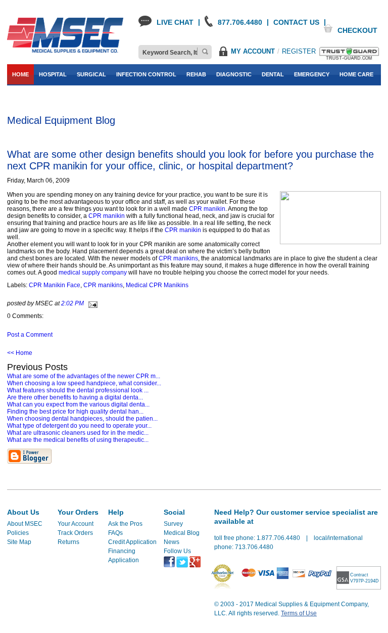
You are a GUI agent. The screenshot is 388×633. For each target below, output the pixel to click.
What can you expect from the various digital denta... (78, 404)
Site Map (19, 542)
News (171, 542)
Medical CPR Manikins (157, 285)
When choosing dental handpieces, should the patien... (82, 418)
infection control (146, 74)
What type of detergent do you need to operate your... (79, 425)
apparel (47, 95)
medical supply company (93, 272)
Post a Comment (30, 334)
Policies (18, 532)
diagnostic (234, 74)
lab (18, 95)
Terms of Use (299, 613)
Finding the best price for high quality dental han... (75, 411)
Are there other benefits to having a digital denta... (75, 397)
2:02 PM (72, 303)
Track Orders (75, 532)
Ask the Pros (125, 523)
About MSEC (24, 523)
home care (356, 74)
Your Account (75, 523)
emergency (311, 74)
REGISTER (299, 51)
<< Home (19, 352)
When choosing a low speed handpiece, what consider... (84, 383)
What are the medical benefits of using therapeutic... (78, 439)
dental (273, 74)
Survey (173, 523)
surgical (91, 74)
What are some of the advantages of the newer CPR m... (83, 376)
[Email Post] (91, 303)
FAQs (115, 532)
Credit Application (132, 542)
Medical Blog (182, 532)
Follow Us (177, 551)
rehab (196, 74)
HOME (20, 74)
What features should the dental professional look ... (78, 390)
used (77, 95)
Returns (68, 542)
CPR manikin (207, 208)
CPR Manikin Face (54, 285)
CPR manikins (178, 258)
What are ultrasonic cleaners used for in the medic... (78, 432)
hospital (53, 74)
